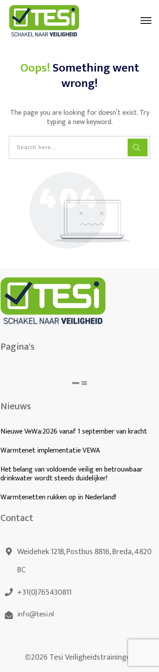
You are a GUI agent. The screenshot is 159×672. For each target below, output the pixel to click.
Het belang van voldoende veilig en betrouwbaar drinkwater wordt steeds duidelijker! (71, 474)
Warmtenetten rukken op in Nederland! (59, 497)
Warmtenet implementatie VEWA (50, 451)
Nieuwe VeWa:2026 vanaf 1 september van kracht (73, 432)
